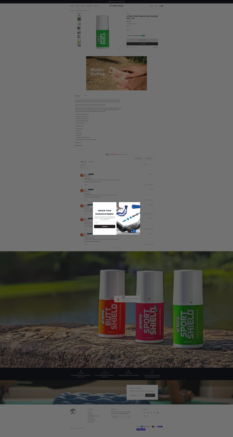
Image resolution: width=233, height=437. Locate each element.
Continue (104, 226)
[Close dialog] (139, 204)
